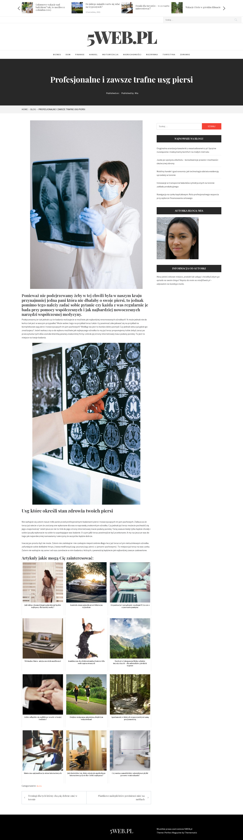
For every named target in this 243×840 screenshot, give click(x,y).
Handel (93, 54)
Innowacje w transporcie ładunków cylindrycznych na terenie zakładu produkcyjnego (185, 184)
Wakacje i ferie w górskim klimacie (156, 7)
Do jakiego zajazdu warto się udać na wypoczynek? (57, 5)
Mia (136, 93)
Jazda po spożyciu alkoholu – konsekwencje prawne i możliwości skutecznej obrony (187, 161)
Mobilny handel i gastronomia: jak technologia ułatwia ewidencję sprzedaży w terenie (188, 173)
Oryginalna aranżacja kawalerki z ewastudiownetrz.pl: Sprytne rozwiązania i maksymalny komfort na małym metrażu (186, 150)
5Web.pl (122, 36)
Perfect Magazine (173, 832)
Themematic (190, 832)
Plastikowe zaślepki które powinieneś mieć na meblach (121, 797)
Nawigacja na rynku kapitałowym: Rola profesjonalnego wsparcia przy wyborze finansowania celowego (188, 196)
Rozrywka (152, 54)
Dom (68, 54)
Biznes (57, 54)
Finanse (80, 54)
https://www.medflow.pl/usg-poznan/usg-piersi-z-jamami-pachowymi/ (82, 546)
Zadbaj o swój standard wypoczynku (201, 7)
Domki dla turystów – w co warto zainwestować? (106, 7)
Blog (39, 786)
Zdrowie (185, 54)
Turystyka (169, 54)
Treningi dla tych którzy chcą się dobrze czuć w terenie (52, 797)
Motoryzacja (110, 54)
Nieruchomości (132, 54)
